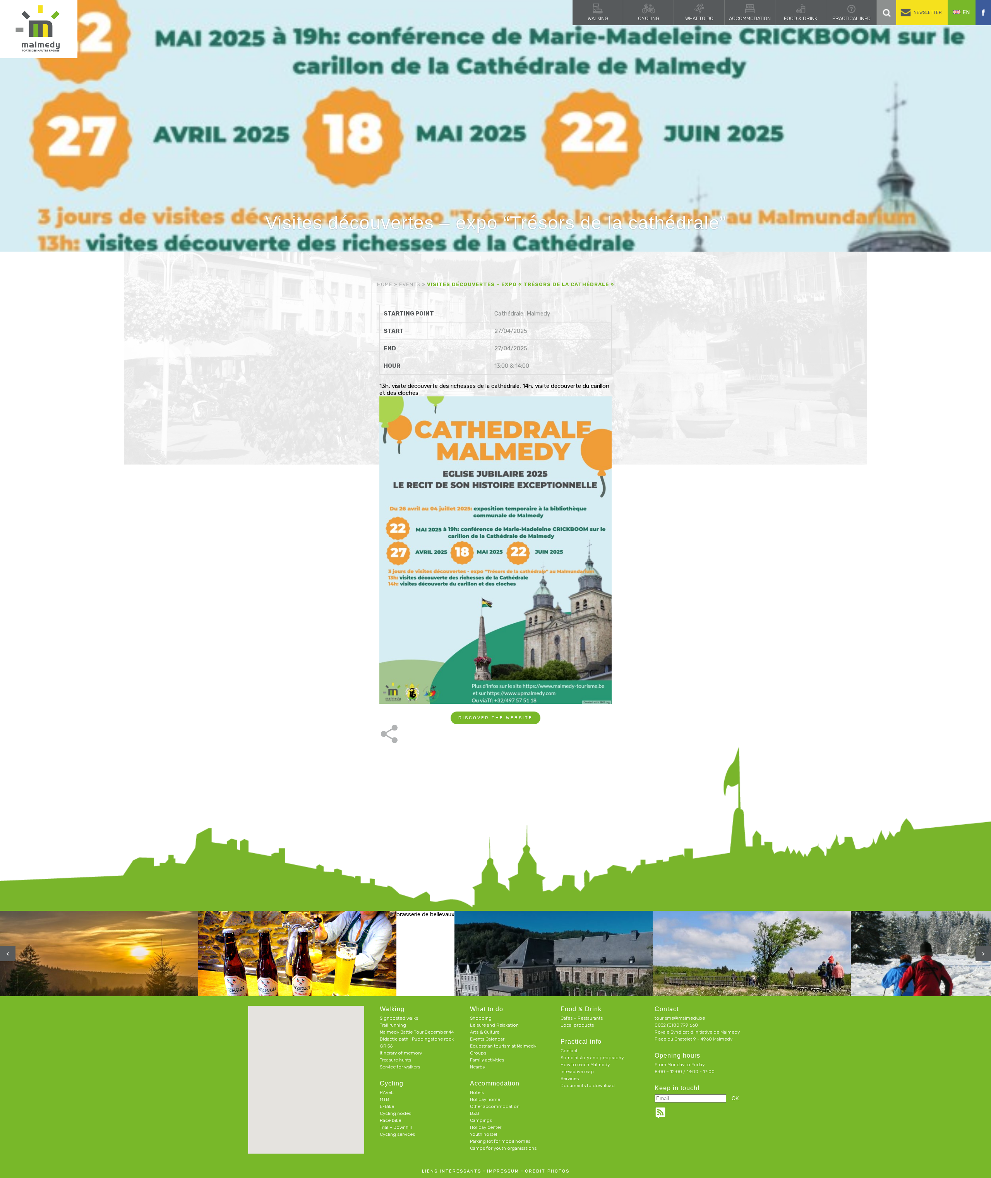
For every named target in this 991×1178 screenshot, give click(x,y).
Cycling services (397, 1134)
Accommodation (750, 18)
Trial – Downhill (396, 1127)
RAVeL (387, 1092)
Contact (569, 1050)
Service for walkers (400, 1067)
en (966, 12)
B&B (474, 1113)
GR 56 (386, 1046)
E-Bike (387, 1106)
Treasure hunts (395, 1060)
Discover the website (495, 717)
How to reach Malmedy (585, 1064)
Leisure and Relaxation (494, 1025)
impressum (503, 1171)
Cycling (648, 18)
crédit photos (547, 1171)
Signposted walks (399, 1018)
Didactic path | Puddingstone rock (417, 1039)
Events (409, 284)
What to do (699, 18)
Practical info (851, 18)
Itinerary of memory (401, 1053)
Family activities (487, 1060)
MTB (384, 1099)
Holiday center (485, 1127)
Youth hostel (483, 1134)
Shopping (481, 1018)
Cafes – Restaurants (582, 1018)
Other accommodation (495, 1106)
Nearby (477, 1067)
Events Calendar (487, 1039)
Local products (577, 1025)
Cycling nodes (395, 1113)
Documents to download (588, 1085)
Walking (598, 18)
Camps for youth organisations (503, 1148)
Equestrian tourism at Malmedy (503, 1046)
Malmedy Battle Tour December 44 (417, 1032)
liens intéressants (451, 1171)
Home (385, 284)
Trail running (393, 1025)
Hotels (477, 1092)
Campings (481, 1120)
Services (570, 1078)
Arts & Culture (484, 1032)
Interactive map (577, 1071)
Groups (478, 1053)
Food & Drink (800, 18)
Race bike (390, 1120)
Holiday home (485, 1099)
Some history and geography (592, 1057)
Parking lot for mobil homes (500, 1141)
